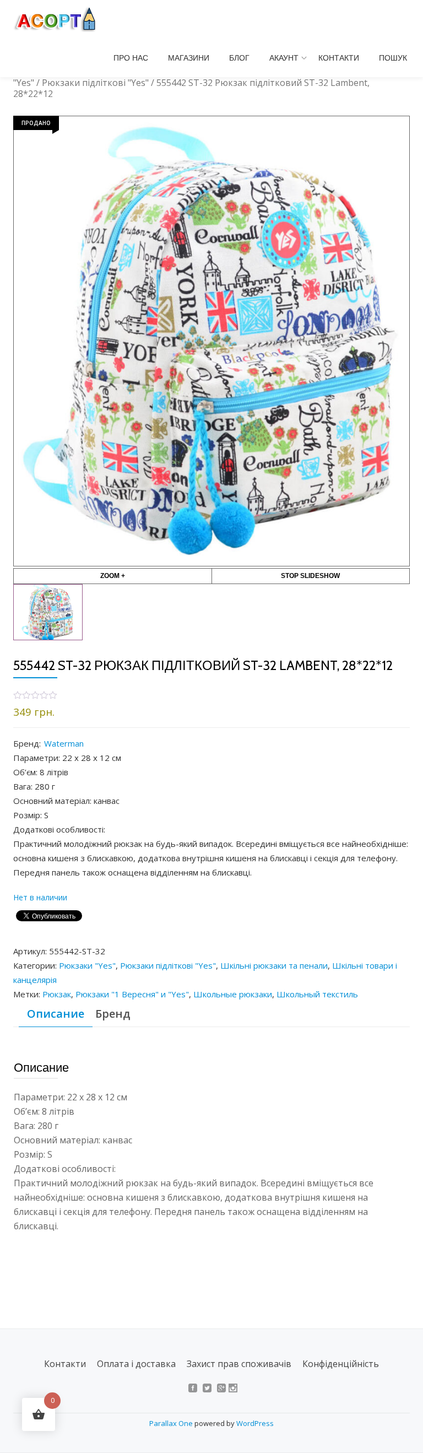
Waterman (64, 743)
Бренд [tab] (113, 1013)
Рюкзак (56, 994)
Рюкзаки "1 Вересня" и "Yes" (132, 994)
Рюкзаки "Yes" (87, 965)
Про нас (130, 57)
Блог (239, 57)
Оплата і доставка (136, 1364)
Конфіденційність (340, 1364)
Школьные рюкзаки (232, 994)
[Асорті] (60, 19)
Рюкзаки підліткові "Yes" (95, 83)
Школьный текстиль (317, 994)
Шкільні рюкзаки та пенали (274, 965)
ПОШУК (393, 57)
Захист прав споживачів (239, 1364)
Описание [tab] (55, 1013)
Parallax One (171, 1423)
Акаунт (284, 57)
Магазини (188, 57)
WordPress (255, 1423)
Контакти (338, 57)
